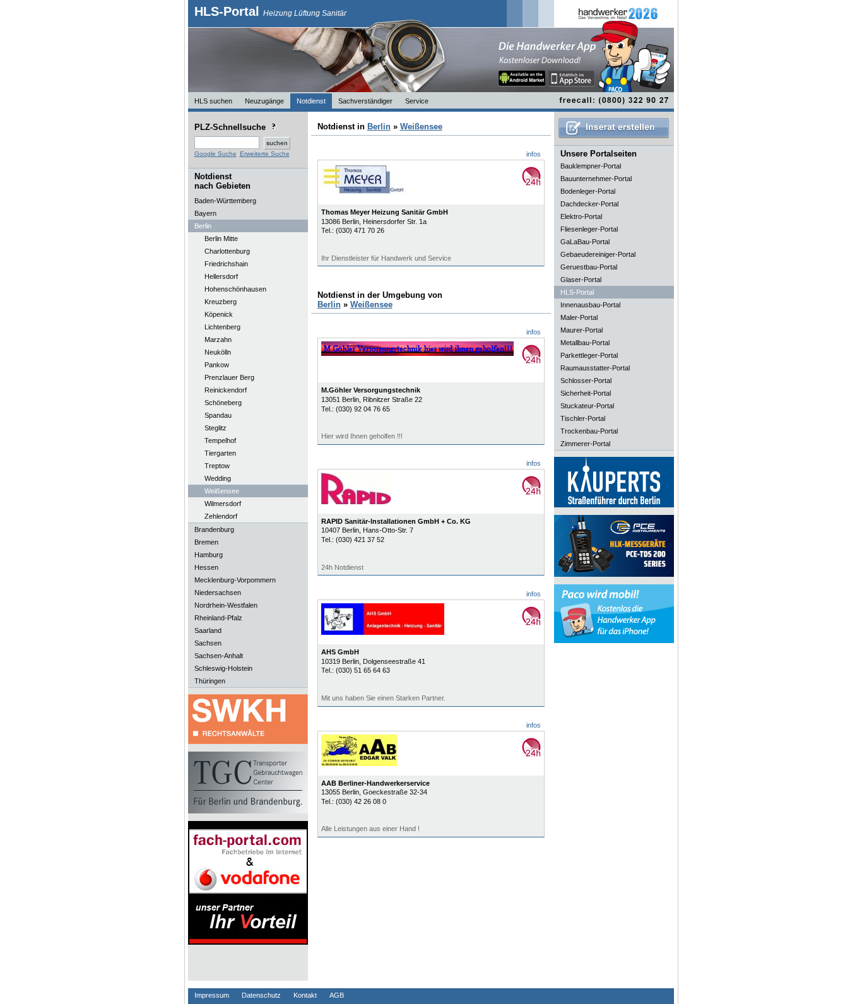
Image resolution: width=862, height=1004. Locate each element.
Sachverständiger (365, 101)
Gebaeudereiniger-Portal (597, 254)
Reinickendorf (225, 390)
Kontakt (305, 995)
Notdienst (311, 101)
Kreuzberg (220, 301)
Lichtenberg (222, 327)
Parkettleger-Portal (589, 355)
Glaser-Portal (580, 279)
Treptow (217, 466)
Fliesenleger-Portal (589, 229)
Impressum (211, 995)
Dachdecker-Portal (589, 204)
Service (416, 101)
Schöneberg (223, 402)
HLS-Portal (270, 11)
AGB (336, 995)
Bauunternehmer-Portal (596, 178)
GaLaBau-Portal (585, 241)
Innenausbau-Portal (590, 305)
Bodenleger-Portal (587, 191)
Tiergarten (220, 453)
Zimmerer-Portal (585, 443)
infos (533, 154)
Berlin (379, 126)
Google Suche (215, 153)
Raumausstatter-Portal (595, 368)
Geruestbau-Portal (588, 267)
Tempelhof (220, 440)
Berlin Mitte (221, 238)
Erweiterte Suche (265, 153)
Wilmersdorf (222, 503)
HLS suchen (213, 101)
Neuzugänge (264, 101)
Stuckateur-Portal (587, 406)
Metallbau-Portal (585, 342)
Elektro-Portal (581, 216)
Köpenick (218, 314)
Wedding (217, 478)
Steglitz (215, 428)
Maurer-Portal (581, 330)
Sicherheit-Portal (585, 393)
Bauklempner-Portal (590, 166)
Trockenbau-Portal (589, 431)
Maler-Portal (579, 317)
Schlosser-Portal (585, 380)
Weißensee (221, 491)
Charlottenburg (227, 251)
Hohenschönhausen (235, 289)
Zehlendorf (220, 516)
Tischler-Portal (582, 418)
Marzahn (218, 339)
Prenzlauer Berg (229, 377)
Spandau (218, 415)
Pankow (216, 365)
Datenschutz (261, 995)
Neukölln (217, 352)
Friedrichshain (226, 264)
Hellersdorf (221, 276)
